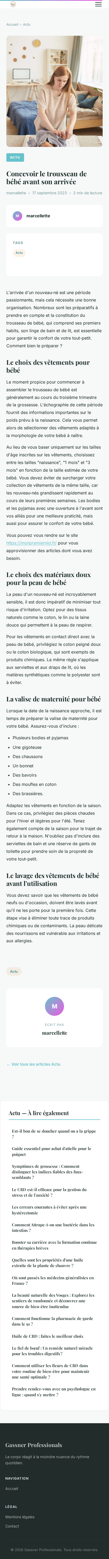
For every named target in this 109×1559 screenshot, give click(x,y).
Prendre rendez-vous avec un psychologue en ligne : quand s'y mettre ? (54, 1391)
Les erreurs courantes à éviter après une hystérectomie (49, 1209)
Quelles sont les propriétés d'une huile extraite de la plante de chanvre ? (47, 1262)
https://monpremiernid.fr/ (31, 543)
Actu (26, 24)
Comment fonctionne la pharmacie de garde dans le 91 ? (52, 1321)
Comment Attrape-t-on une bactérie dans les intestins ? (53, 1227)
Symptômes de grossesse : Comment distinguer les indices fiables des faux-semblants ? (47, 1172)
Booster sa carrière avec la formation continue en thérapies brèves (54, 1245)
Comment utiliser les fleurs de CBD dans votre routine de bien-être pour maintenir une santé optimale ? (50, 1371)
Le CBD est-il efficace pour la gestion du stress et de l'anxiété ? (49, 1192)
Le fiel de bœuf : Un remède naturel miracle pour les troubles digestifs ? (52, 1350)
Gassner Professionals (33, 1444)
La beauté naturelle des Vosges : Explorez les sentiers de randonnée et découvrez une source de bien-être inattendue (53, 1300)
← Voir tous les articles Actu (33, 1064)
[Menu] (98, 4)
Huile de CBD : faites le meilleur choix (47, 1336)
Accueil (12, 24)
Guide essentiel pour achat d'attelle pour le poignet (51, 1151)
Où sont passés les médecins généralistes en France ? (53, 1280)
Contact (12, 1526)
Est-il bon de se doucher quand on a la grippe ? (54, 1133)
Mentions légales (19, 1517)
